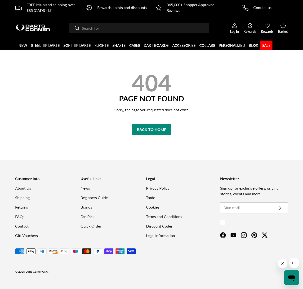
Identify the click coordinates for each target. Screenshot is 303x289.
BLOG (253, 45)
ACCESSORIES (184, 45)
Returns (21, 207)
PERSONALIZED (232, 45)
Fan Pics (87, 216)
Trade (150, 197)
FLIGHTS (101, 45)
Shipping (22, 197)
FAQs (19, 216)
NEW (22, 45)
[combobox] (139, 28)
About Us (23, 188)
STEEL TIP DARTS (45, 45)
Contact (22, 226)
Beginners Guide (94, 197)
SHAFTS (118, 45)
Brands (86, 207)
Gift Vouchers (26, 235)
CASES (134, 45)
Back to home (151, 129)
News (85, 188)
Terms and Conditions (164, 216)
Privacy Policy (157, 188)
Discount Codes (159, 226)
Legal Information (160, 235)
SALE (266, 45)
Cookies (152, 207)
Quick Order (90, 226)
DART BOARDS (156, 45)
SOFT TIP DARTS (77, 45)
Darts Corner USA (37, 271)
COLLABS (207, 45)
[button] (283, 28)
